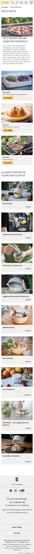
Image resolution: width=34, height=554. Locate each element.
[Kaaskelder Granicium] (17, 443)
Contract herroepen (9, 548)
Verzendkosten (29, 553)
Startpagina (4, 7)
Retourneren (23, 546)
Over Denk (17, 527)
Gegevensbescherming (14, 544)
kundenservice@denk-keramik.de (17, 512)
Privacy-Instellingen (26, 544)
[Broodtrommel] (17, 315)
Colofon (4, 544)
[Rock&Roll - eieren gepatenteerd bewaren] (17, 410)
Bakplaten (6, 125)
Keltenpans (6, 157)
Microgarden (6, 92)
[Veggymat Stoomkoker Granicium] (17, 284)
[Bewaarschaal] (17, 346)
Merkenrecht (17, 550)
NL (21, 2)
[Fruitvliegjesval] (17, 377)
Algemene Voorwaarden (12, 546)
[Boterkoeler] (17, 191)
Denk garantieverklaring (22, 548)
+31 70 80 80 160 (17, 502)
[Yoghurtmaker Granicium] (17, 222)
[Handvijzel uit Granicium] (17, 253)
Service (17, 533)
